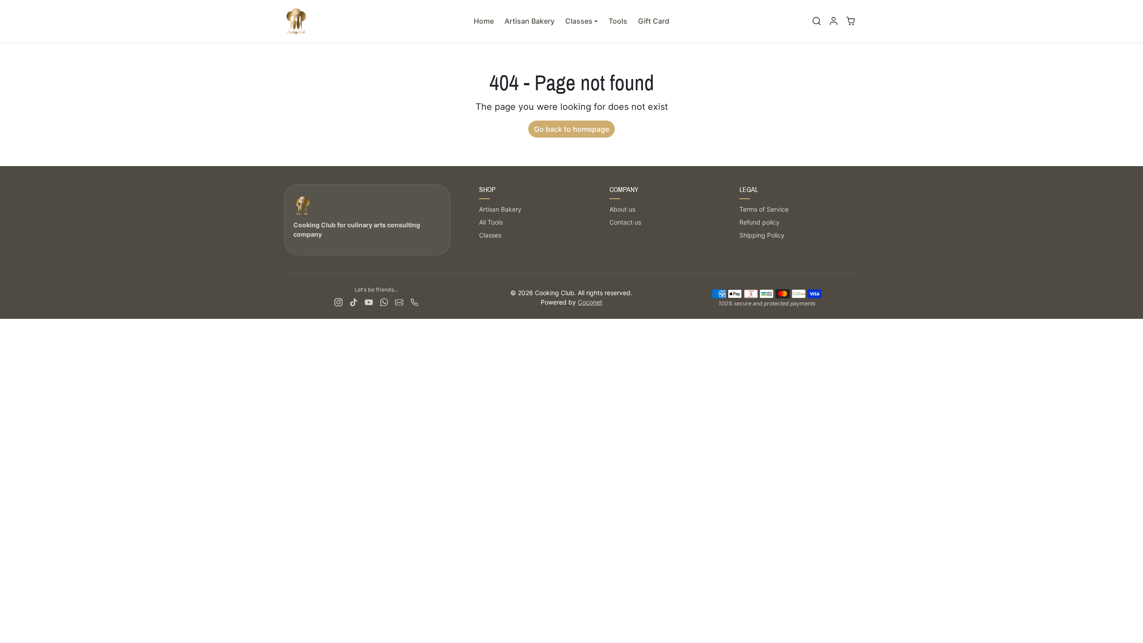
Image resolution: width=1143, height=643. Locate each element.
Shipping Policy (761, 235)
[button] (816, 21)
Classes (490, 235)
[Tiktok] (353, 301)
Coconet (590, 302)
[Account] (833, 21)
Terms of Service (763, 209)
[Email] (399, 301)
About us (622, 209)
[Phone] (414, 301)
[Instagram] (338, 301)
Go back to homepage (571, 129)
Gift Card (653, 21)
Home (484, 21)
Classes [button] (578, 21)
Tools (618, 21)
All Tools (491, 222)
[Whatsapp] (384, 301)
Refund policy (759, 222)
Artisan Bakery (530, 21)
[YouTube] (368, 301)
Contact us (625, 222)
